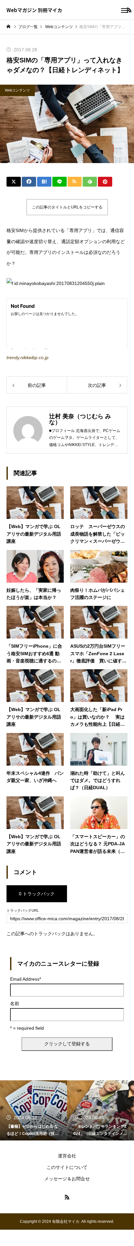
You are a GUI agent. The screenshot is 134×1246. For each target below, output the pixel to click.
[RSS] (67, 1197)
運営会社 (67, 1155)
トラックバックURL (23, 910)
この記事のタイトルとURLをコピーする (67, 207)
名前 (14, 1003)
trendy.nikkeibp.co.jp (27, 357)
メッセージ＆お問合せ (67, 1178)
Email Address (25, 979)
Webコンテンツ (17, 90)
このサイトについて (67, 1167)
